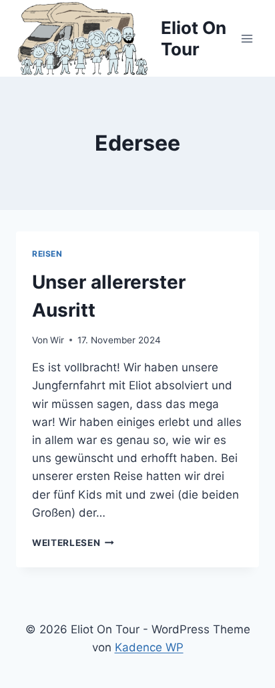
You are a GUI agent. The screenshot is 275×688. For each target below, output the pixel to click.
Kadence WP (149, 647)
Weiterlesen (73, 542)
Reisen (47, 254)
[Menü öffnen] (246, 38)
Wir (57, 340)
